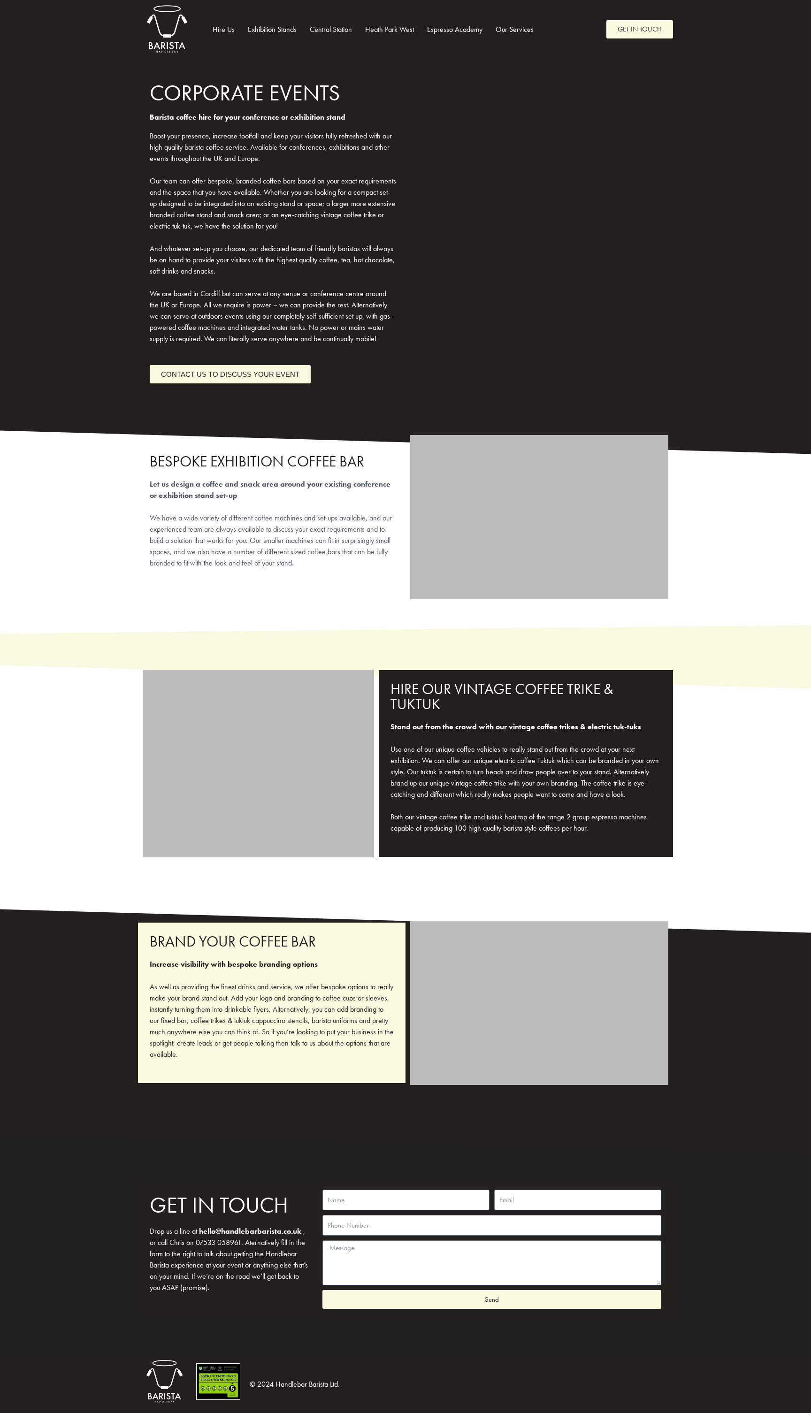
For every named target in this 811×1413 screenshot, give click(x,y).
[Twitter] (573, 30)
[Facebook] (557, 30)
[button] (419, 517)
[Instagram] (590, 30)
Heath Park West (389, 29)
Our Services (515, 29)
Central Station (331, 29)
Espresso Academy (454, 29)
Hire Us (224, 29)
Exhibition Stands (272, 29)
